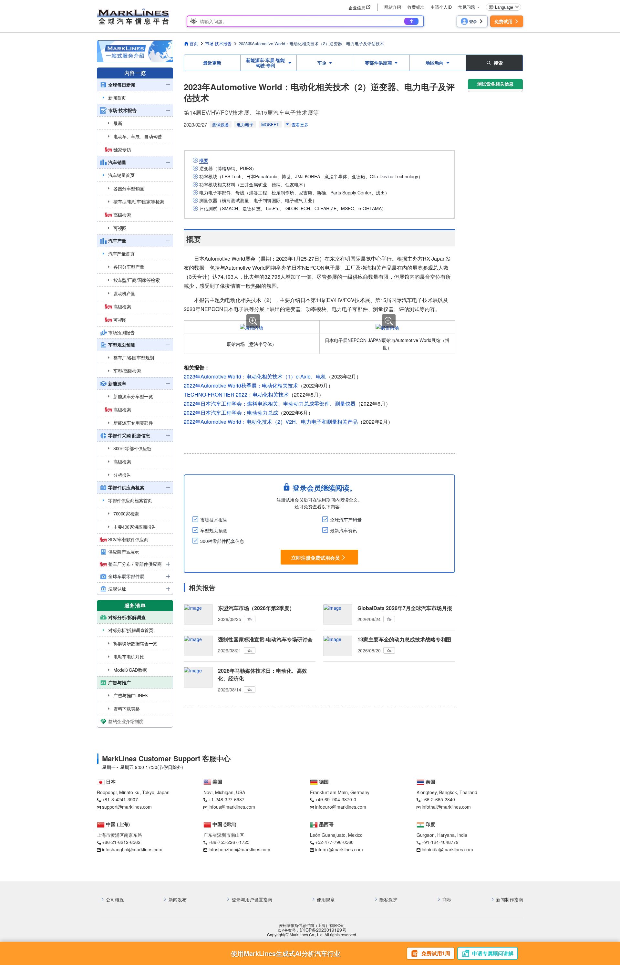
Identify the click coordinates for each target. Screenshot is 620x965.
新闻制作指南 (509, 899)
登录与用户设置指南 (252, 899)
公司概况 (115, 899)
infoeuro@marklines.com (340, 807)
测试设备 (220, 124)
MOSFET (270, 124)
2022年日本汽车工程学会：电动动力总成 (231, 412)
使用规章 (326, 899)
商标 (446, 899)
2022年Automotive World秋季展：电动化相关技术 (241, 385)
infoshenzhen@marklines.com (239, 849)
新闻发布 (178, 899)
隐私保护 (388, 899)
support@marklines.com (127, 807)
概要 (203, 160)
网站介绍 (392, 7)
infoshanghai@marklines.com (132, 849)
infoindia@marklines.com (447, 849)
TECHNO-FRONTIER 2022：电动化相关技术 (236, 394)
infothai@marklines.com (446, 807)
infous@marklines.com (232, 807)
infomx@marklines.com (339, 849)
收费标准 (416, 7)
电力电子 (245, 124)
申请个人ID (441, 7)
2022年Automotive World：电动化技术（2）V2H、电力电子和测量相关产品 (271, 421)
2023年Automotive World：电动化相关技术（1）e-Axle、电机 (255, 376)
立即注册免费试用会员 (315, 557)
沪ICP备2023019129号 (323, 930)
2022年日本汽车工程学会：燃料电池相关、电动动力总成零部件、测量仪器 (270, 403)
